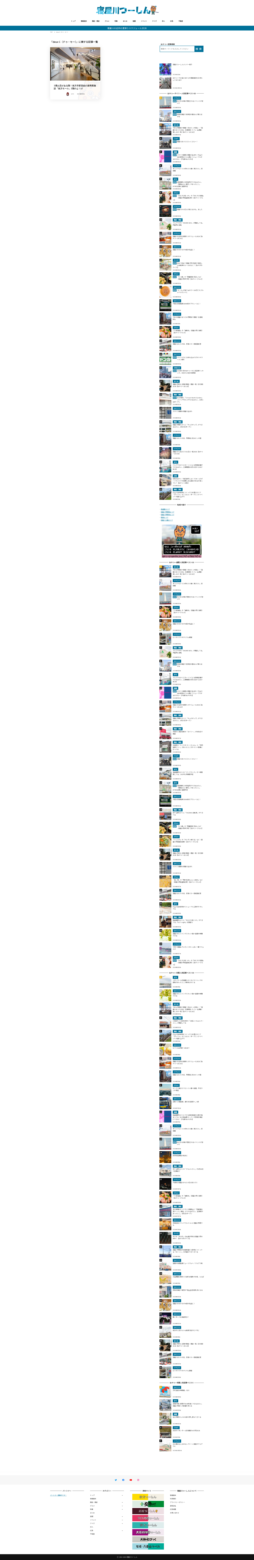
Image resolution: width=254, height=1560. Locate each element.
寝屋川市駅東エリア (167, 515)
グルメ (107, 21)
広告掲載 (173, 1509)
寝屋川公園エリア (167, 520)
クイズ (154, 21)
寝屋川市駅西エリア (167, 512)
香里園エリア (165, 509)
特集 (116, 21)
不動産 (180, 21)
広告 (171, 21)
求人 (163, 21)
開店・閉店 (95, 21)
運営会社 (173, 1506)
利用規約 (173, 1499)
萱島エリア (164, 517)
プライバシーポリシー (177, 1502)
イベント (144, 21)
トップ (73, 21)
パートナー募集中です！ (58, 1495)
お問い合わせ (174, 1513)
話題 (134, 21)
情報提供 (84, 21)
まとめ (125, 21)
